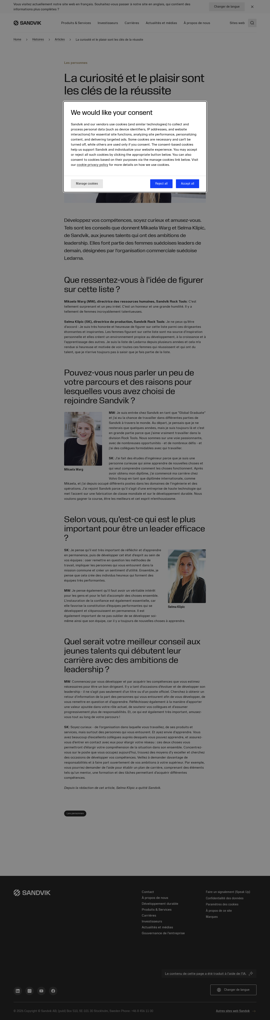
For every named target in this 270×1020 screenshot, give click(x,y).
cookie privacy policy (92, 165)
